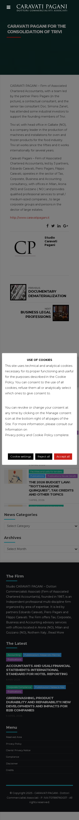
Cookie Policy (43, 435)
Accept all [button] (63, 456)
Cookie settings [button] (20, 456)
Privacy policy (15, 435)
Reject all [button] (44, 456)
